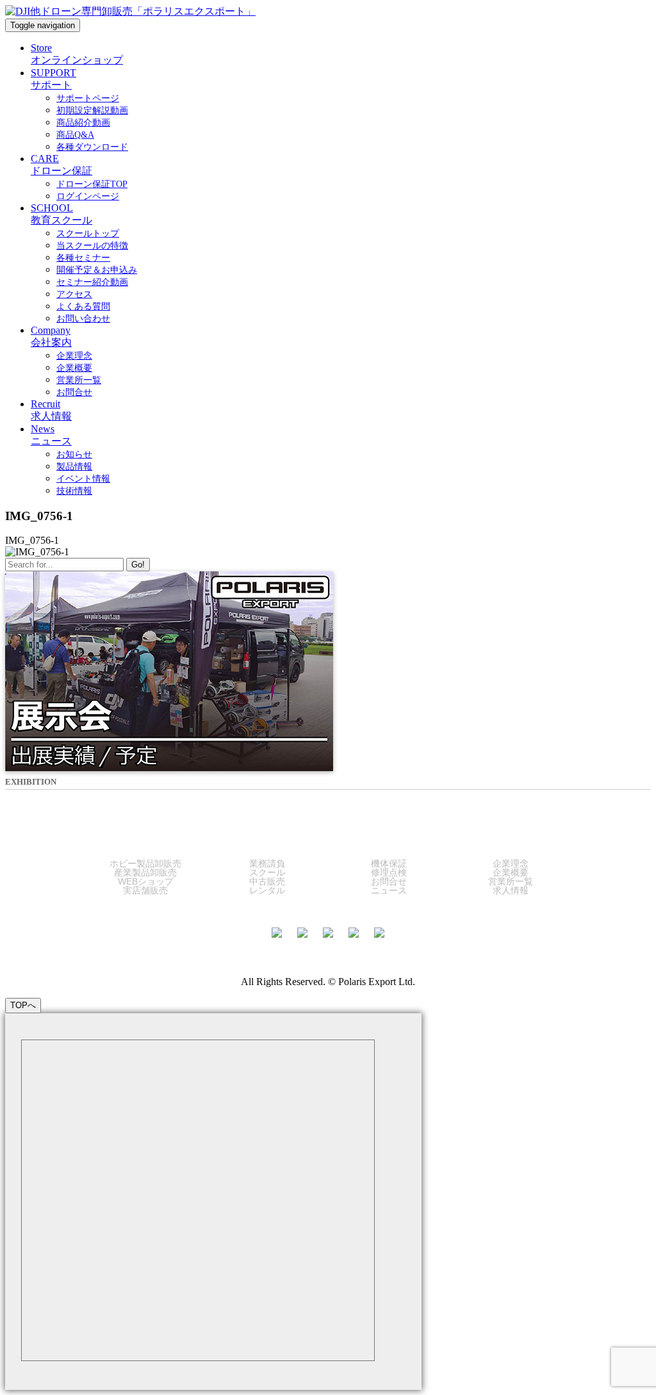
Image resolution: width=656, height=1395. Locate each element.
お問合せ (389, 881)
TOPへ (23, 1005)
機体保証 (389, 863)
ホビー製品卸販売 (145, 863)
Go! (138, 564)
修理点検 (389, 872)
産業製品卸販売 (145, 872)
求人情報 (511, 890)
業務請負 (267, 863)
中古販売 (267, 881)
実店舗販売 (145, 890)
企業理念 (511, 863)
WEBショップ (146, 881)
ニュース (389, 890)
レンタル (267, 890)
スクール (267, 872)
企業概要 (511, 872)
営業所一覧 (510, 881)
